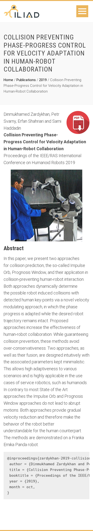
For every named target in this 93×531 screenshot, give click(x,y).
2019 (43, 80)
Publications (26, 80)
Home (8, 80)
